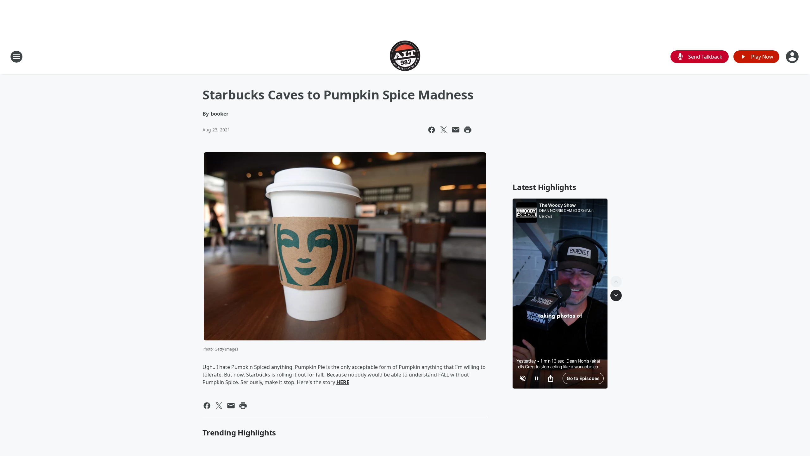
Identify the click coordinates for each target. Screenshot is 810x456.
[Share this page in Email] (455, 129)
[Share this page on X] (443, 129)
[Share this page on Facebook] (431, 129)
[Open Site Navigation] (16, 56)
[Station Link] (405, 56)
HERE (342, 382)
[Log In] (793, 56)
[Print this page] (467, 129)
